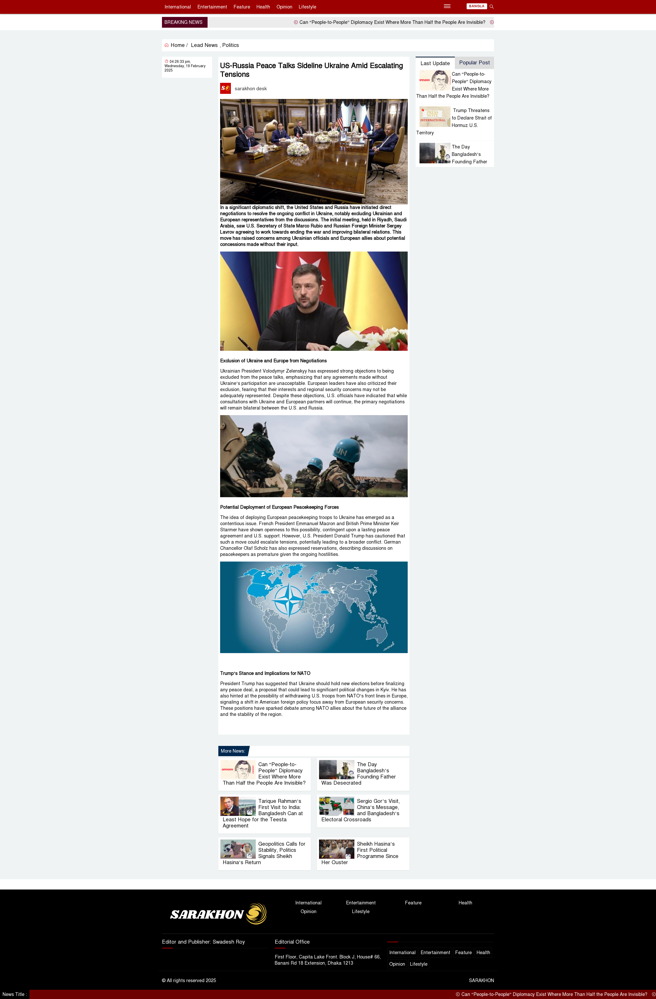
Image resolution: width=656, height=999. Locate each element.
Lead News (204, 45)
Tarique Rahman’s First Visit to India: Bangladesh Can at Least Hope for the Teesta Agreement (263, 813)
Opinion (284, 7)
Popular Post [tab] (474, 62)
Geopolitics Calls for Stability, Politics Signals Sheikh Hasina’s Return (264, 853)
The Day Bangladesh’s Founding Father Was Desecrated (358, 773)
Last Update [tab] (435, 63)
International (178, 7)
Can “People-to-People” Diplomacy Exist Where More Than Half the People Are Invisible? (352, 22)
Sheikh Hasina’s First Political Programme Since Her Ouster (359, 853)
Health (263, 7)
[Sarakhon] (215, 914)
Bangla (477, 6)
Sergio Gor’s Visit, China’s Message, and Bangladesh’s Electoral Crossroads (360, 810)
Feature (241, 7)
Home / (178, 45)
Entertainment (212, 7)
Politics (230, 45)
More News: (233, 751)
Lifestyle (307, 7)
